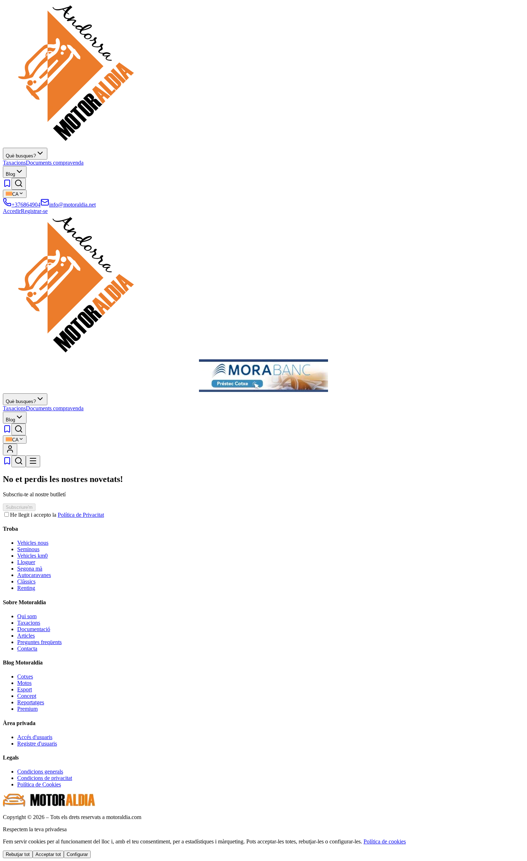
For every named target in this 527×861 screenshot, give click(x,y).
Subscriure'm (19, 507)
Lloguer (26, 562)
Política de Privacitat (81, 515)
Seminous (28, 549)
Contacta (27, 648)
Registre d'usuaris (37, 744)
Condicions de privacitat (44, 778)
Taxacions (14, 163)
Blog (10, 174)
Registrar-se (34, 211)
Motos (24, 683)
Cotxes (25, 676)
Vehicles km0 (32, 556)
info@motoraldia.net (72, 205)
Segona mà (29, 569)
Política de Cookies (39, 784)
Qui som (27, 616)
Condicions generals (40, 771)
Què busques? (21, 156)
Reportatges (30, 702)
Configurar (77, 854)
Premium (27, 709)
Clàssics (26, 581)
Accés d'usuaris (34, 737)
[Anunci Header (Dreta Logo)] (263, 390)
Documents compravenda (55, 163)
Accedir (12, 211)
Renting (26, 588)
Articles (26, 636)
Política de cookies (385, 841)
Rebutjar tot (18, 854)
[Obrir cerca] (18, 184)
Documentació (33, 629)
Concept (26, 696)
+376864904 (26, 205)
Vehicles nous (32, 543)
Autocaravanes (34, 575)
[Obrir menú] (33, 461)
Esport (24, 689)
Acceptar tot (48, 854)
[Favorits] (7, 186)
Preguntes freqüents (39, 642)
